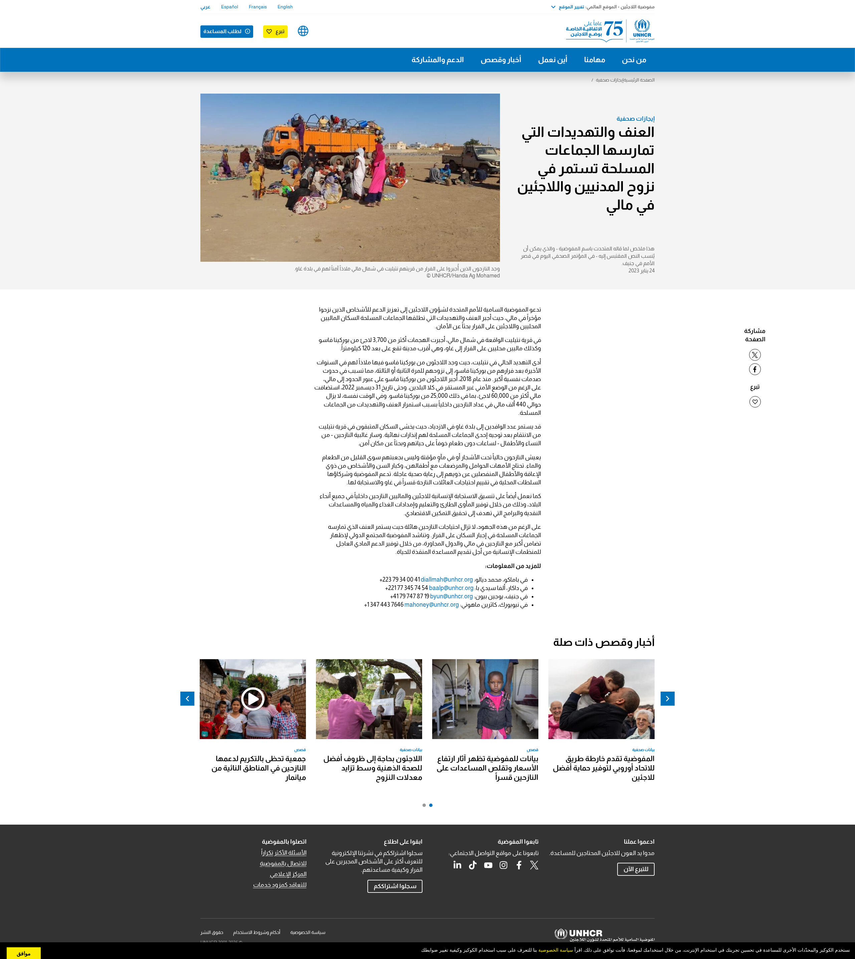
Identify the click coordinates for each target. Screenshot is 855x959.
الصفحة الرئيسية (639, 80)
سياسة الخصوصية (307, 932)
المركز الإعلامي (288, 874)
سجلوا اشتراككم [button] (395, 886)
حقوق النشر (211, 932)
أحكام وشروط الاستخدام (256, 932)
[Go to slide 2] (422, 807)
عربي (205, 6)
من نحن (634, 59)
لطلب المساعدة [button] (222, 31)
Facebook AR (519, 865)
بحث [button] (324, 30)
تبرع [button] (280, 31)
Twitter (534, 865)
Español (229, 6)
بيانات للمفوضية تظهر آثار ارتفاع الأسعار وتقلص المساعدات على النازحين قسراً (487, 768)
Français (258, 6)
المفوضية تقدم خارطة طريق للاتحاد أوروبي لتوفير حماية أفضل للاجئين (604, 768)
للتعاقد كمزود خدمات (280, 884)
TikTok (473, 865)
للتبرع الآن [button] (636, 869)
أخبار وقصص (501, 59)
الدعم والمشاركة (437, 59)
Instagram (503, 865)
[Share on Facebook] (755, 369)
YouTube (488, 865)
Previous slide (668, 699)
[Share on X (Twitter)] (755, 355)
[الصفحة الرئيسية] (608, 31)
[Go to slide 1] (429, 807)
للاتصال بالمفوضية (283, 863)
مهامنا (594, 59)
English (285, 6)
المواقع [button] (303, 30)
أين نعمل (552, 59)
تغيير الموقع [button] (571, 6)
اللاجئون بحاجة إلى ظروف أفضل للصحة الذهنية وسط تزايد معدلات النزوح (372, 768)
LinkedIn (457, 865)
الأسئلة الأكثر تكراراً (284, 852)
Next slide (187, 699)
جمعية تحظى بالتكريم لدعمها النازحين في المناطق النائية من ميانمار (258, 768)
